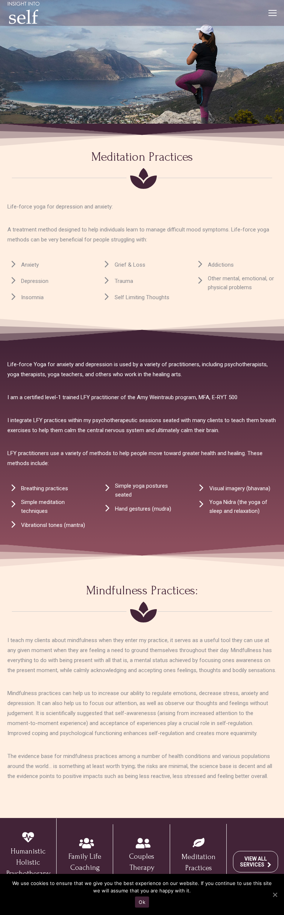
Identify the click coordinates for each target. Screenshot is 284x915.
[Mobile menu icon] (272, 13)
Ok (142, 902)
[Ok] (274, 894)
